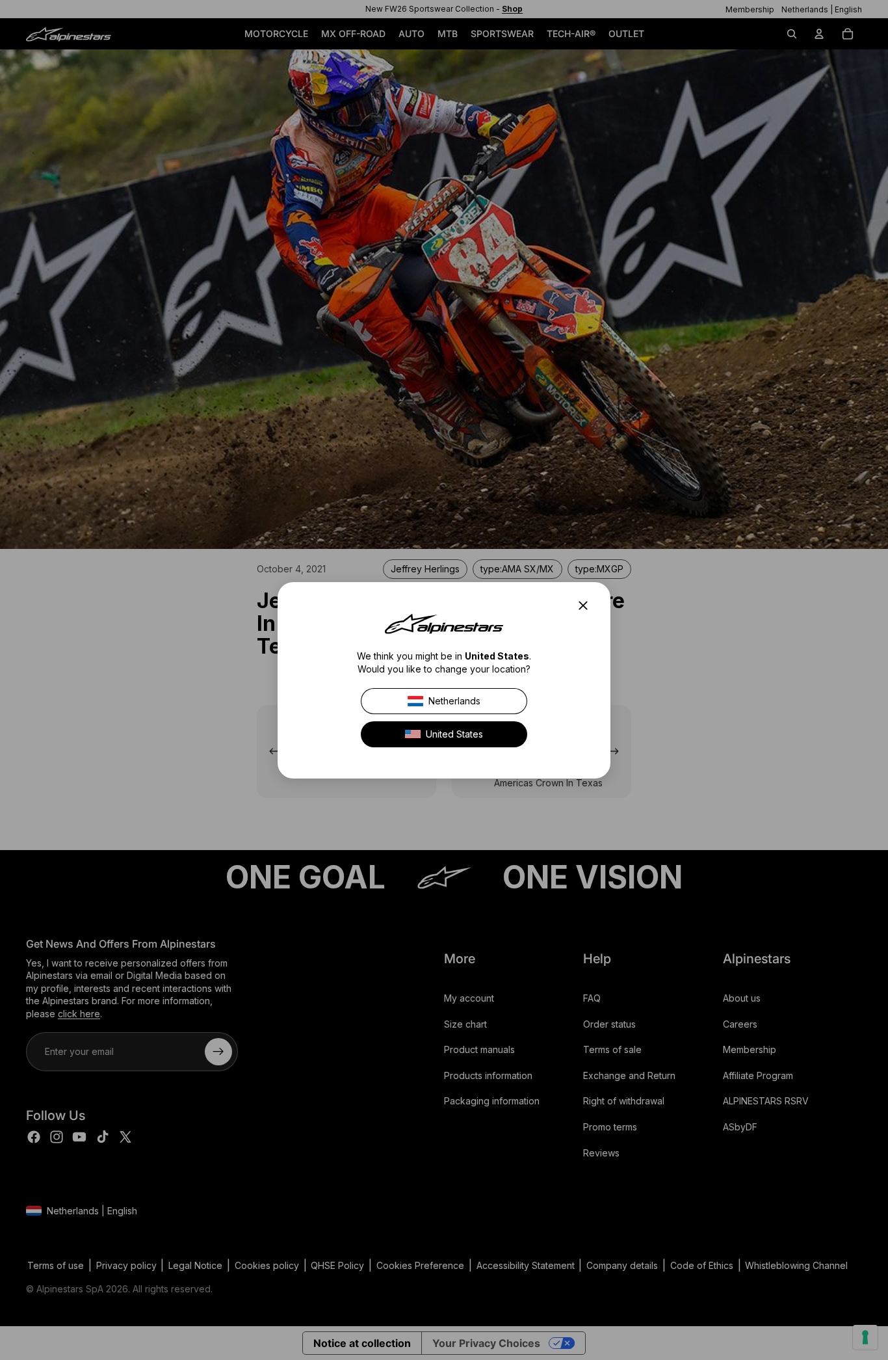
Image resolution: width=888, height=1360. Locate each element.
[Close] (587, 606)
